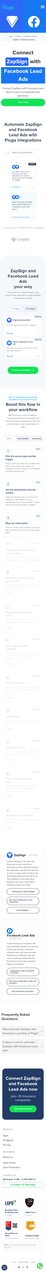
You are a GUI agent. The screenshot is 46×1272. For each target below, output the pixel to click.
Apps (11, 36)
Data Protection (11, 1167)
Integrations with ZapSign (24, 892)
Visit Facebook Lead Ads (22, 991)
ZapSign (18, 36)
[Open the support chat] (4, 1268)
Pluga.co (8, 8)
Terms (33, 1262)
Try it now (23, 102)
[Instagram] (23, 1267)
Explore (10, 593)
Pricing (7, 1145)
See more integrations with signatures (21, 901)
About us (8, 1157)
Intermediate (23, 439)
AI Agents (8, 1140)
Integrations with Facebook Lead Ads (22, 972)
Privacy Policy (24, 1262)
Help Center (9, 1163)
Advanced (36, 439)
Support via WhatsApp (24, 1185)
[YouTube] (19, 1267)
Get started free (23, 1109)
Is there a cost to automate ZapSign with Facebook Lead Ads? (20, 1046)
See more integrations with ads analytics (22, 982)
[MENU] (43, 8)
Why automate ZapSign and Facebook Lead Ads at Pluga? (20, 1031)
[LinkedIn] (27, 1267)
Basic (9, 439)
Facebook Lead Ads (30, 36)
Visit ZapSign (22, 910)
